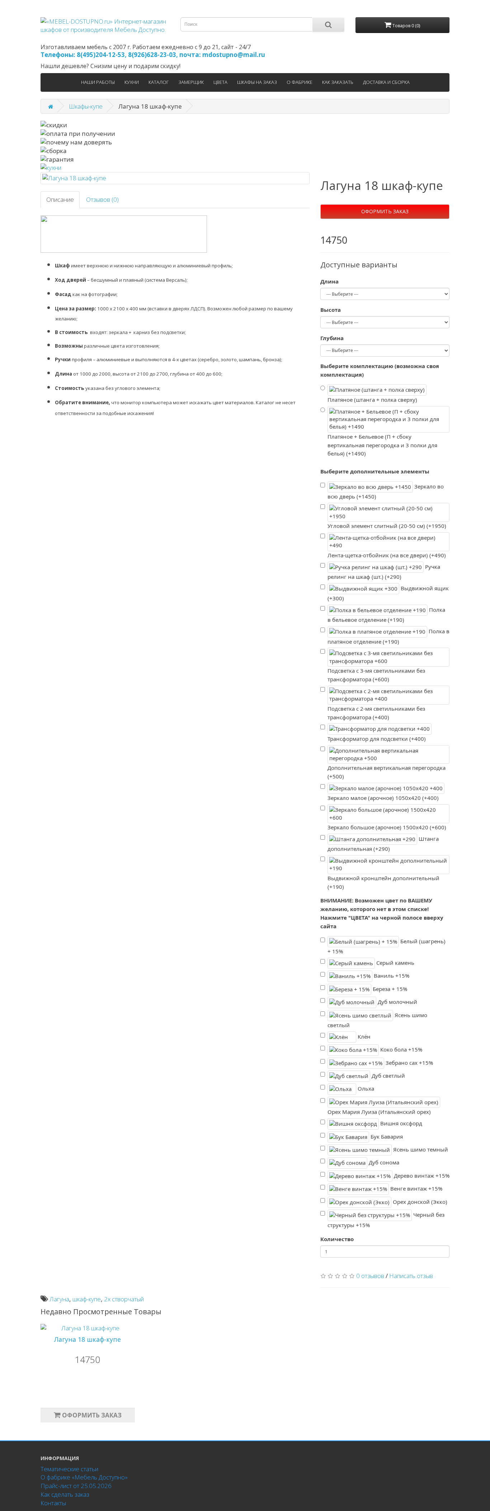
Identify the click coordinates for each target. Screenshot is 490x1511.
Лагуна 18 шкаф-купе (87, 1339)
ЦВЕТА (220, 82)
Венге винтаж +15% (415, 1188)
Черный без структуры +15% (386, 1220)
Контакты (53, 1503)
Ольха (365, 1088)
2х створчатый (124, 1299)
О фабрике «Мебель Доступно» (84, 1477)
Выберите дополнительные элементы (374, 471)
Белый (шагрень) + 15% (387, 946)
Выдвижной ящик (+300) (388, 593)
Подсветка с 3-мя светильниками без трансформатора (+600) (376, 675)
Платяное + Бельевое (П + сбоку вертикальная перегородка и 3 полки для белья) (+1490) (382, 445)
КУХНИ (131, 82)
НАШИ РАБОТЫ (98, 82)
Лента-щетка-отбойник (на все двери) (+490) (387, 555)
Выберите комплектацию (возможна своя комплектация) (379, 370)
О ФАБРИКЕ (299, 82)
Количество (337, 1239)
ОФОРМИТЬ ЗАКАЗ (385, 211)
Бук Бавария (386, 1136)
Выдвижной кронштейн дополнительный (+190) (383, 882)
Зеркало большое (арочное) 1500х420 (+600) (387, 827)
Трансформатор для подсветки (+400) (377, 738)
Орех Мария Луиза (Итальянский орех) (379, 1111)
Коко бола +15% (400, 1049)
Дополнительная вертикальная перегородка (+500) (387, 772)
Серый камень (394, 962)
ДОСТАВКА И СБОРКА (386, 82)
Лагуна (59, 1299)
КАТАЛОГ (159, 82)
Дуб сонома (383, 1162)
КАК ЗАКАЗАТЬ (337, 82)
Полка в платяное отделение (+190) (388, 636)
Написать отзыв (411, 1276)
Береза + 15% (389, 988)
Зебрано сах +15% (408, 1062)
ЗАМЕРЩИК (191, 82)
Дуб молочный (396, 1001)
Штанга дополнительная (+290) (383, 844)
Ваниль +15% (390, 975)
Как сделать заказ (65, 1494)
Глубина (332, 338)
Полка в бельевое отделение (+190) (386, 615)
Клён (363, 1036)
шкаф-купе (86, 1299)
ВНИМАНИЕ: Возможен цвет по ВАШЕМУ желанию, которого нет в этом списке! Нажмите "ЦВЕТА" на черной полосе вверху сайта (381, 913)
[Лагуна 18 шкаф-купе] (175, 178)
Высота (330, 309)
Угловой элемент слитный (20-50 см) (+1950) (387, 525)
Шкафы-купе (86, 106)
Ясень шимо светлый (377, 1020)
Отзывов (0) (102, 199)
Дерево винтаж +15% (420, 1175)
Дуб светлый (387, 1075)
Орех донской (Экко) (419, 1201)
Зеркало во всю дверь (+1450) (386, 491)
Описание (60, 199)
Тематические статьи (69, 1469)
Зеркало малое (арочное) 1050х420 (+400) (383, 797)
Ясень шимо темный (420, 1149)
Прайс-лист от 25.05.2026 (76, 1486)
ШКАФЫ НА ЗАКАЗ (257, 82)
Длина (329, 281)
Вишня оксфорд (400, 1123)
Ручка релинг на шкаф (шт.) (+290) (384, 571)
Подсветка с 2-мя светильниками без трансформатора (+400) (376, 713)
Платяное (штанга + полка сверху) (372, 399)
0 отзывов (370, 1276)
